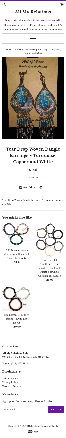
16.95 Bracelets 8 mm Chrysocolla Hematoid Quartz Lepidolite (16, 254)
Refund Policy (10, 378)
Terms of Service (11, 386)
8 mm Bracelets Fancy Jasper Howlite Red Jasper (16, 318)
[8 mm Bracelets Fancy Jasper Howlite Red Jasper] (16, 298)
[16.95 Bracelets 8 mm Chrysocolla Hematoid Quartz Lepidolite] (16, 235)
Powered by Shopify (49, 426)
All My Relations (33, 12)
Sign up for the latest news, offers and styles (27, 401)
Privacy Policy (10, 382)
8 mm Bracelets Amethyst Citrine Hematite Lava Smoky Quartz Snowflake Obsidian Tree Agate (49, 267)
